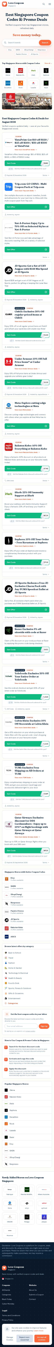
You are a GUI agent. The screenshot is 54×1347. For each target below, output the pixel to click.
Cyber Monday (8, 1304)
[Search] (43, 4)
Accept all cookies (41, 1338)
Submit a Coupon (36, 1294)
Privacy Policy (7, 1320)
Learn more (38, 1330)
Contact (32, 1299)
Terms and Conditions (11, 1315)
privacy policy (30, 1031)
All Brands (6, 1290)
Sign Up (44, 1026)
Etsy (10, 50)
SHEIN (18, 50)
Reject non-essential (24, 1338)
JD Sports (34, 54)
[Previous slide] (6, 101)
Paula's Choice (21, 54)
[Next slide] (48, 101)
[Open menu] (49, 4)
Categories (6, 1294)
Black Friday (7, 1299)
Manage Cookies (9, 1338)
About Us (33, 1290)
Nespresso (42, 50)
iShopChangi (28, 50)
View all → (48, 63)
